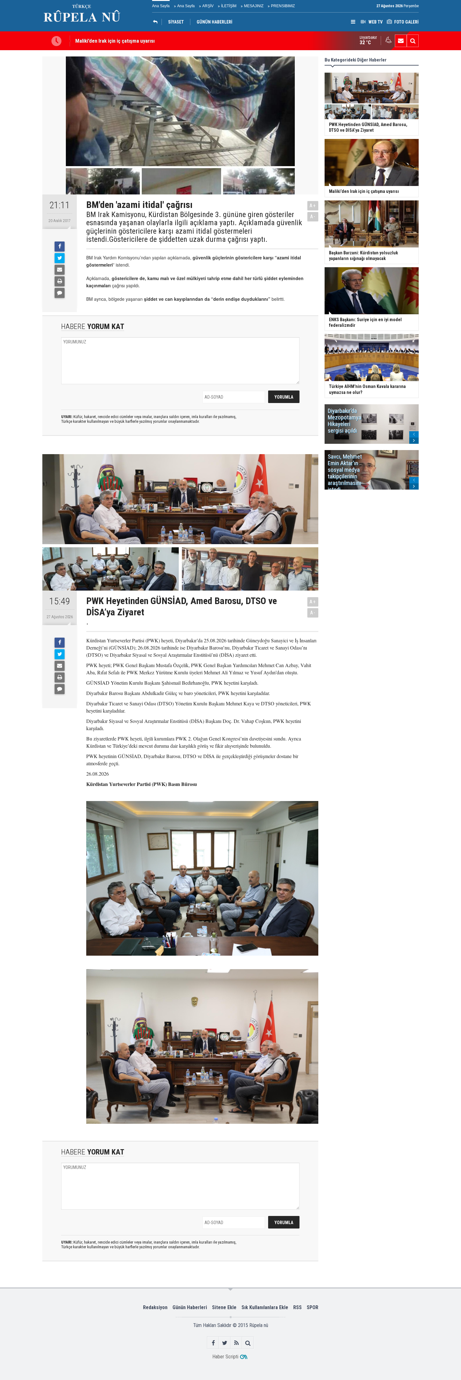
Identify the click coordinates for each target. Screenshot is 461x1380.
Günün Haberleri (189, 1307)
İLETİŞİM (228, 6)
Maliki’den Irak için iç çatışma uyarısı (115, 41)
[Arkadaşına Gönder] (60, 270)
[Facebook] (60, 247)
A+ (313, 206)
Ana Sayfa (161, 6)
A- (313, 217)
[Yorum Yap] (60, 293)
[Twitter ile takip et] (224, 1343)
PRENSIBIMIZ (283, 6)
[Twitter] (60, 258)
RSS (297, 1307)
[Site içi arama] (413, 40)
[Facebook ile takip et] (213, 1343)
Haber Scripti (225, 1357)
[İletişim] (401, 40)
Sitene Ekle (224, 1307)
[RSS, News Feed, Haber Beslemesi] (236, 1343)
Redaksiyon (155, 1307)
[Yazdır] (60, 281)
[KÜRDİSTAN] (157, 22)
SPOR (312, 1307)
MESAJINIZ (253, 6)
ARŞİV (208, 6)
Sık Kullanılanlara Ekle (264, 1307)
